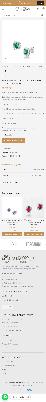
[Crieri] (12, 244)
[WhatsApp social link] (16, 156)
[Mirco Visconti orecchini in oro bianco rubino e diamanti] (34, 207)
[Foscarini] (33, 244)
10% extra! (40, 2)
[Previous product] (3, 71)
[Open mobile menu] (3, 9)
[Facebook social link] (8, 156)
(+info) (9, 3)
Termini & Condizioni (10, 344)
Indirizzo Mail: (7, 296)
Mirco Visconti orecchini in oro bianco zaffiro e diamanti (12, 222)
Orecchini (38, 66)
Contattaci (5, 348)
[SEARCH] (42, 15)
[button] (12, 234)
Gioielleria (20, 66)
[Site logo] (23, 9)
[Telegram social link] (19, 156)
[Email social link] (10, 156)
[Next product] (8, 71)
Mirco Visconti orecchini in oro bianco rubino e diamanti (34, 222)
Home (4, 66)
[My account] (38, 9)
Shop (11, 66)
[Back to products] (5, 71)
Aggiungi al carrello (13, 140)
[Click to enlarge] (5, 58)
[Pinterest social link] (13, 156)
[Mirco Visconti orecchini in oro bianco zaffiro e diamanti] (12, 207)
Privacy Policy (7, 340)
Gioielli (29, 66)
